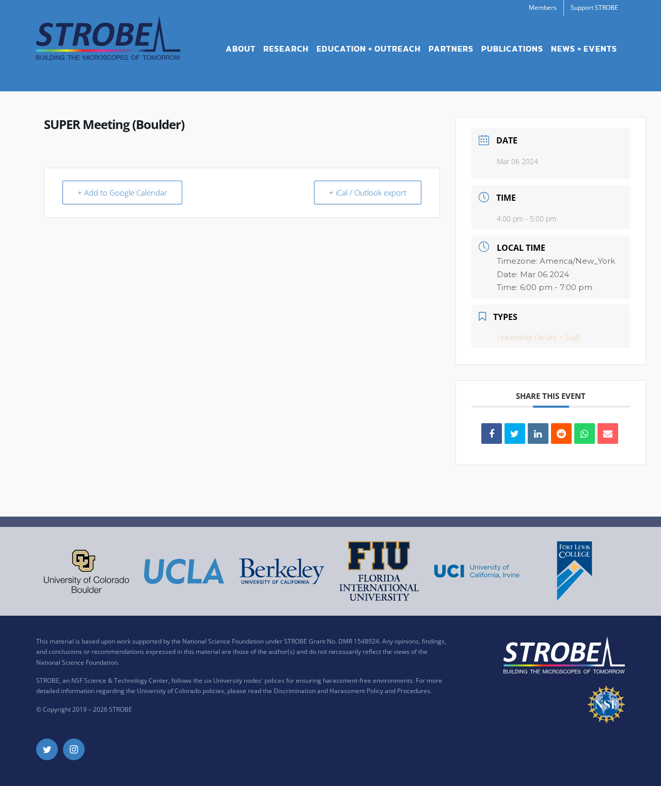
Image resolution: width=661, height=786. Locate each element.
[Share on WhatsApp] (584, 433)
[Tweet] (515, 433)
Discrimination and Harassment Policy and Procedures (352, 690)
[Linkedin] (538, 433)
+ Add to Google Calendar (122, 192)
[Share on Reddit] (561, 433)
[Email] (607, 433)
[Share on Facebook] (491, 433)
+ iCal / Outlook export (367, 192)
